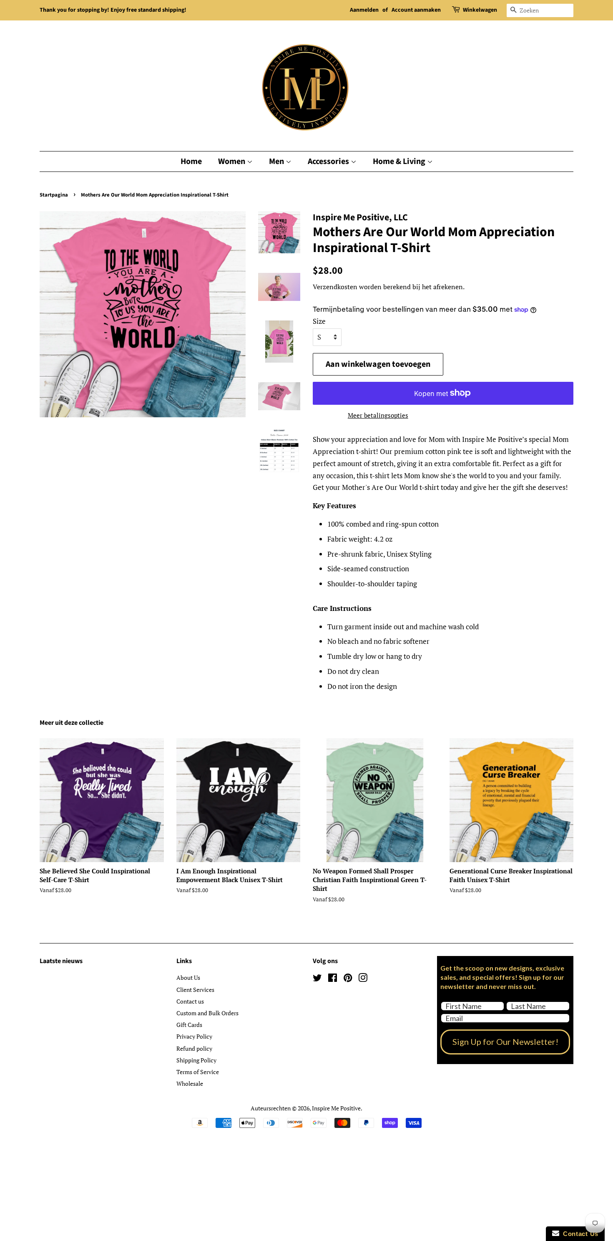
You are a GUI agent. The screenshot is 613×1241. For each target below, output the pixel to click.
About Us (188, 977)
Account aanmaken (416, 10)
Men (277, 161)
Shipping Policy (196, 1060)
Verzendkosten (335, 286)
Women (232, 161)
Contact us (190, 1001)
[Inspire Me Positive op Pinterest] (347, 979)
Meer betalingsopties (378, 415)
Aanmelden (364, 10)
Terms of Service (197, 1072)
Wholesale (189, 1083)
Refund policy (194, 1048)
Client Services (195, 990)
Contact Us (578, 1233)
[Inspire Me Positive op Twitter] (317, 979)
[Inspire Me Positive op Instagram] (362, 979)
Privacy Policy (194, 1036)
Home (191, 161)
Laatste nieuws (61, 961)
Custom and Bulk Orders (207, 1013)
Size (319, 321)
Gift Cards (189, 1025)
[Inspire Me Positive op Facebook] (332, 979)
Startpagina (54, 195)
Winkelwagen (480, 10)
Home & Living (400, 161)
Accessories (329, 161)
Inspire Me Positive (336, 1108)
